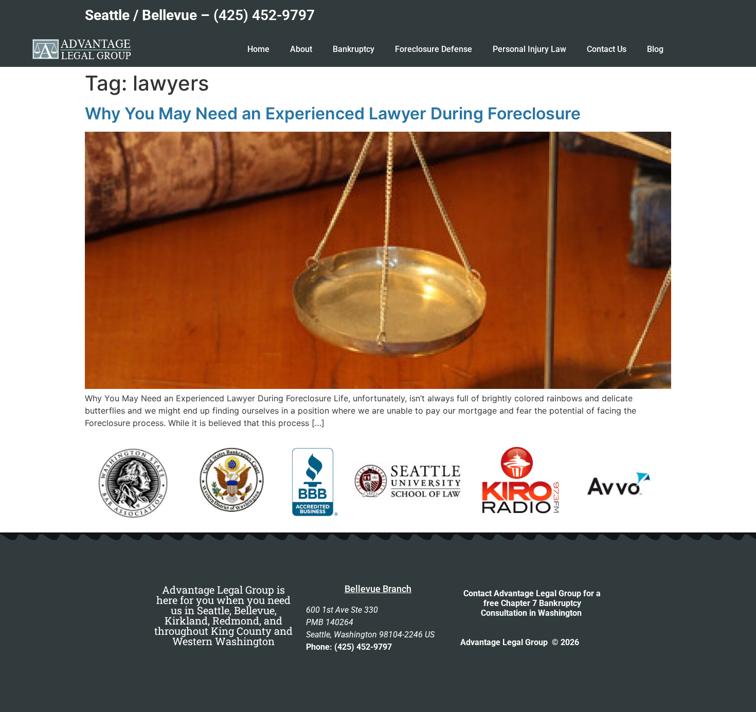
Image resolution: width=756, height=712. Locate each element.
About (301, 49)
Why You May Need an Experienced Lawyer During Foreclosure (333, 113)
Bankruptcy (353, 49)
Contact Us (606, 49)
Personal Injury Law (529, 49)
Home (258, 49)
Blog (655, 49)
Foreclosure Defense (433, 49)
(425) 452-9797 (264, 15)
